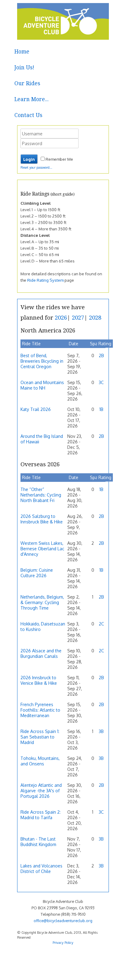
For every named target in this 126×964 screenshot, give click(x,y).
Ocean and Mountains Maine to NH (42, 385)
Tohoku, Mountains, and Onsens (40, 761)
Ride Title (31, 343)
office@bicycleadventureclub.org (63, 920)
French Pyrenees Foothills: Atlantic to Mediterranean (40, 710)
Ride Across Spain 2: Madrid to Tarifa (40, 814)
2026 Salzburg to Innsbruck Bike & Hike (41, 519)
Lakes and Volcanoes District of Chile (41, 868)
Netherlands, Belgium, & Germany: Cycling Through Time (42, 602)
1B (101, 409)
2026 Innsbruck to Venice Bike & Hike (38, 680)
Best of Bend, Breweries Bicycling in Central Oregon (41, 361)
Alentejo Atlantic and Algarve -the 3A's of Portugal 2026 (41, 791)
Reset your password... (36, 167)
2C (101, 623)
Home (21, 52)
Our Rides (27, 83)
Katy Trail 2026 (35, 409)
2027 (78, 317)
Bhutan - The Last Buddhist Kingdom (38, 841)
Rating (104, 343)
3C (101, 382)
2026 (61, 317)
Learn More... (31, 99)
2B (101, 355)
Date (73, 343)
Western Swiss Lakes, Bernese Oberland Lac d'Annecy (42, 549)
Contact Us (28, 115)
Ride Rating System (45, 280)
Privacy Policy (63, 942)
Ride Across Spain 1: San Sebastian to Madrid (39, 737)
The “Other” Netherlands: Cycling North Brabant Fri (40, 495)
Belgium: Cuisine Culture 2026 (36, 572)
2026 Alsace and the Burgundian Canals (40, 653)
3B (101, 731)
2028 (95, 317)
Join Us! (24, 67)
